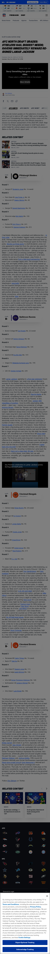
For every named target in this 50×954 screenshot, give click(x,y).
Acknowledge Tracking (25, 949)
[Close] (47, 896)
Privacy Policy (35, 907)
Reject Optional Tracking (25, 942)
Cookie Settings (24, 937)
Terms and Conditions (11, 904)
